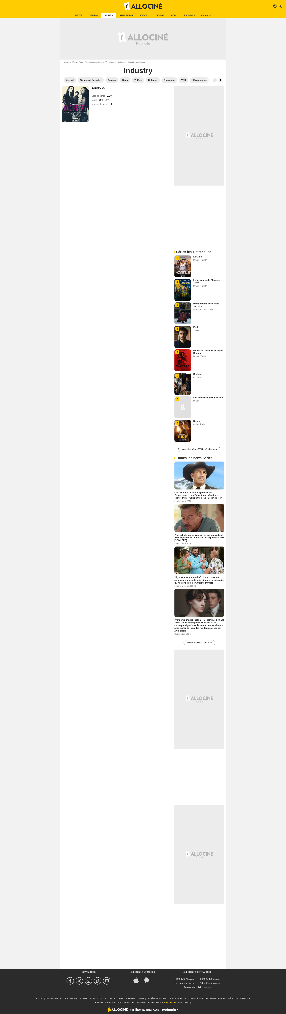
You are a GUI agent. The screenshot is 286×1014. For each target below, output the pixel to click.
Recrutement (71, 998)
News (78, 15)
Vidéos (160, 15)
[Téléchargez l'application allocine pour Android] (148, 980)
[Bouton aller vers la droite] (220, 80)
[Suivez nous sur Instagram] (89, 981)
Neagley (197, 421)
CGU (92, 998)
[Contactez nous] (107, 981)
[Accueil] (143, 6)
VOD (173, 15)
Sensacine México (193, 987)
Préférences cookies (135, 998)
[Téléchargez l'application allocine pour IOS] (138, 980)
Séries (108, 15)
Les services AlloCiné (216, 998)
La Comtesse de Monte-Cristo (208, 397)
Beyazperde (181, 983)
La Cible (197, 256)
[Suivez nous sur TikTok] (98, 981)
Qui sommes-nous (54, 998)
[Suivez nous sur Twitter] (80, 981)
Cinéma (93, 15)
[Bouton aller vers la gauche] (215, 80)
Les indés (189, 15)
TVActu (144, 15)
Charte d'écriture (196, 998)
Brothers (197, 374)
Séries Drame (110, 62)
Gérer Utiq (233, 998)
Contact (39, 998)
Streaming (126, 15)
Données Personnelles (157, 998)
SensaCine (206, 978)
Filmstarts (180, 978)
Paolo (196, 327)
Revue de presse (178, 998)
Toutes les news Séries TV (199, 643)
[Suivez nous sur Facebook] (71, 981)
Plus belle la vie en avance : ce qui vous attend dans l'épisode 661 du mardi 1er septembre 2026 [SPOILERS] (199, 538)
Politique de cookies (114, 998)
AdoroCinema (207, 983)
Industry (121, 62)
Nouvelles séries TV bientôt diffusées (199, 449)
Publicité (83, 998)
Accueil (66, 62)
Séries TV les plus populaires (90, 62)
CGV (99, 998)
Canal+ (206, 15)
